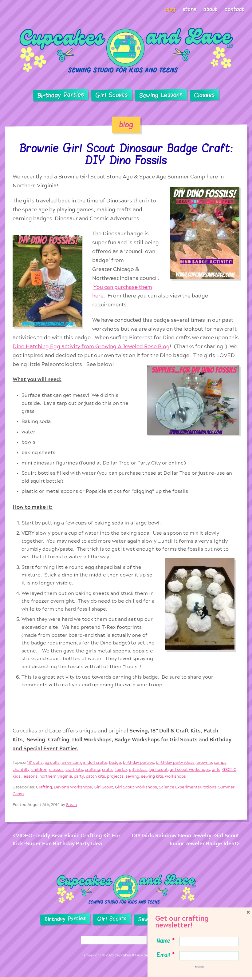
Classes (204, 95)
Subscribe (199, 967)
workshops (175, 776)
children (39, 770)
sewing (132, 776)
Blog (170, 9)
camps (220, 763)
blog (126, 125)
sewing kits (152, 776)
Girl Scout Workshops (136, 787)
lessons (29, 776)
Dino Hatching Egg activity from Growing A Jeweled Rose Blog (91, 346)
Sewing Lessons (161, 95)
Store (189, 9)
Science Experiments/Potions (187, 787)
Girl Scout (103, 787)
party (79, 776)
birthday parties (138, 763)
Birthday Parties (60, 95)
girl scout (158, 770)
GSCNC (229, 770)
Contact (235, 9)
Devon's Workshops (73, 787)
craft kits (74, 770)
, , (69, 739)
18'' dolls (35, 763)
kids (17, 776)
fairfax (121, 770)
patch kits (95, 776)
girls (216, 770)
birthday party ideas (175, 763)
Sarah (71, 805)
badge (115, 763)
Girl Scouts (111, 95)
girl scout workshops (190, 770)
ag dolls (52, 763)
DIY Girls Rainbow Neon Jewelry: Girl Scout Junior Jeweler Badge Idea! (185, 839)
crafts (107, 770)
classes (56, 770)
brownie (204, 763)
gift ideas (138, 770)
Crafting (44, 787)
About (210, 9)
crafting (92, 770)
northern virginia (55, 776)
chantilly (21, 770)
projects (115, 776)
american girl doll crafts (84, 763)
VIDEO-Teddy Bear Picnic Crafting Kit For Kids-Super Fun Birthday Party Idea (66, 839)
